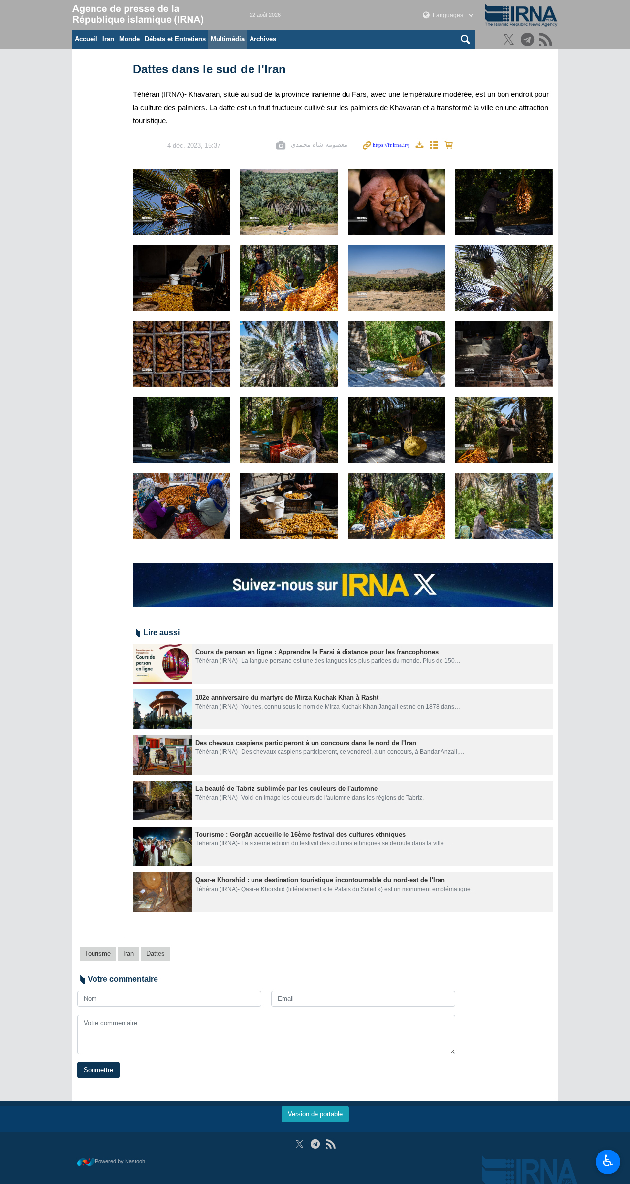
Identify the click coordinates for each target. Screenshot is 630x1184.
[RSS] (547, 40)
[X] (510, 40)
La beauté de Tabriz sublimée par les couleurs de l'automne (286, 788)
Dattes (155, 953)
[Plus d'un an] (162, 664)
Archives (263, 39)
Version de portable (315, 1114)
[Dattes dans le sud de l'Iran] (181, 202)
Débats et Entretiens (175, 39)
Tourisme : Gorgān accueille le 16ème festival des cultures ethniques (300, 834)
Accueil (86, 39)
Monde (129, 39)
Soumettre (98, 1070)
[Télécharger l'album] (419, 145)
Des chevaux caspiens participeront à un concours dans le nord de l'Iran (305, 743)
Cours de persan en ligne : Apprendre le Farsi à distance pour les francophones (317, 651)
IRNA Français (151, 15)
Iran (108, 39)
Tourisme (98, 953)
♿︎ (608, 1161)
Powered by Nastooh (120, 1161)
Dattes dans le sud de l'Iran (209, 69)
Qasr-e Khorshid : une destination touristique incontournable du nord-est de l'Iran (320, 880)
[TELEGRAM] (529, 40)
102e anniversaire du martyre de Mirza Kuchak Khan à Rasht (286, 697)
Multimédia (228, 39)
